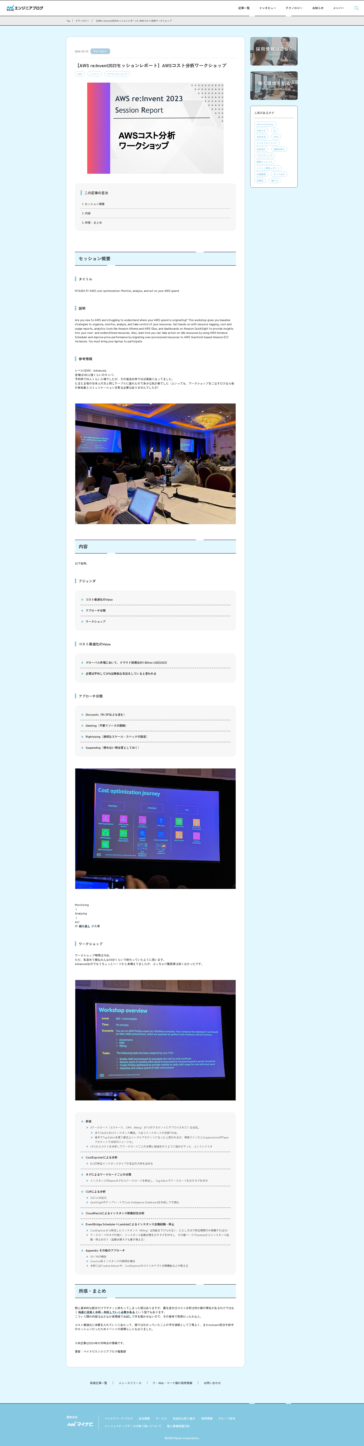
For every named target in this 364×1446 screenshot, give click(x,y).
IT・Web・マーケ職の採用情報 (172, 1383)
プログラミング (265, 155)
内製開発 (261, 174)
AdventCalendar (265, 124)
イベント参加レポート (268, 168)
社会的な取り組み (184, 1418)
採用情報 (207, 1418)
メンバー (338, 8)
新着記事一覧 (98, 1383)
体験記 (260, 180)
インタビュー (267, 8)
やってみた (279, 174)
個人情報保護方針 (178, 1426)
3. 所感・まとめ (92, 222)
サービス (161, 1418)
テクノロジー (294, 8)
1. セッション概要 (93, 204)
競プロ (274, 180)
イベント (94, 73)
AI (275, 130)
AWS (79, 73)
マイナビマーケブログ (118, 1418)
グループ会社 (226, 1418)
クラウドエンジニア (117, 73)
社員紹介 (261, 149)
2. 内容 (86, 213)
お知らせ (318, 8)
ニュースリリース (130, 1383)
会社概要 (144, 1418)
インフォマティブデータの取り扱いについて (132, 1426)
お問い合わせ (212, 1383)
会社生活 (261, 136)
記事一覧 (244, 8)
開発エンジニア (265, 161)
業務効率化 (279, 149)
